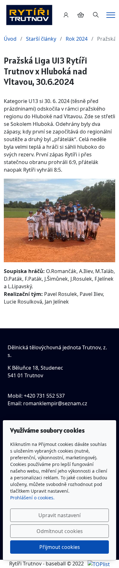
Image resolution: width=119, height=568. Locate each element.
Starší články (41, 38)
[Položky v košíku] (80, 14)
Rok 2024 (77, 38)
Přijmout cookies (59, 547)
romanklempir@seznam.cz (55, 403)
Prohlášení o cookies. (32, 498)
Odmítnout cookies (59, 531)
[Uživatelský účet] (66, 14)
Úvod (10, 38)
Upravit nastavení (59, 515)
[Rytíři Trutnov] (29, 14)
